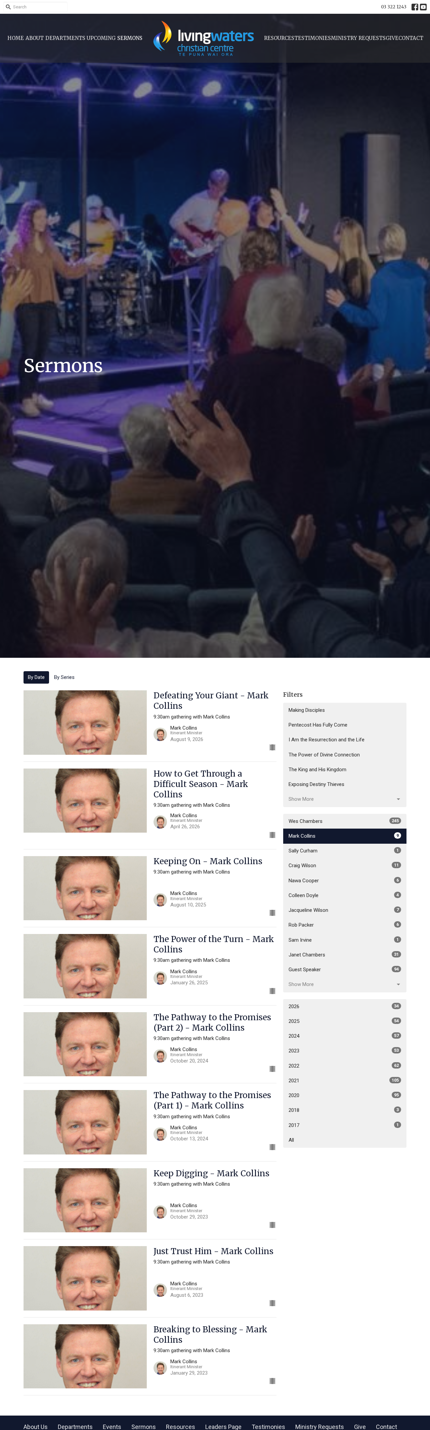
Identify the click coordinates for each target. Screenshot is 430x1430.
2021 (344, 1081)
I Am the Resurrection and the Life (326, 740)
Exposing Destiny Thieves (316, 784)
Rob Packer (344, 925)
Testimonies (312, 38)
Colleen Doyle (344, 895)
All (291, 1140)
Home (15, 38)
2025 (344, 1021)
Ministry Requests (358, 38)
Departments (65, 38)
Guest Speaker (344, 970)
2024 (344, 1036)
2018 (344, 1110)
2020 (344, 1095)
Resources (279, 38)
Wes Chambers (344, 821)
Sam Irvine (344, 940)
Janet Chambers (344, 955)
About (35, 38)
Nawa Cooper (344, 881)
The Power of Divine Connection (324, 755)
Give (392, 38)
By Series (64, 677)
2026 (344, 1006)
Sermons (129, 38)
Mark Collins (344, 836)
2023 (344, 1051)
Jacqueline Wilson (344, 910)
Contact (410, 38)
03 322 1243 (393, 7)
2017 (344, 1125)
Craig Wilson (344, 865)
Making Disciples (307, 710)
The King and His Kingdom (317, 770)
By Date (36, 677)
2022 (344, 1066)
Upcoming (101, 38)
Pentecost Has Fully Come (318, 725)
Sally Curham (344, 851)
